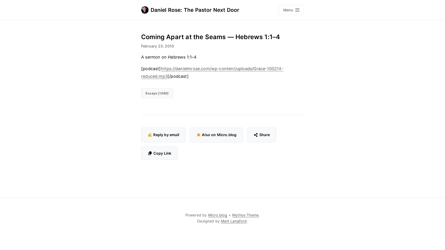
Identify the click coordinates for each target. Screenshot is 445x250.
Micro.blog (217, 215)
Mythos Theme (245, 215)
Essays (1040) (157, 93)
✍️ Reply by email (163, 134)
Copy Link (162, 153)
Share (264, 134)
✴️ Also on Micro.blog (216, 134)
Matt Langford (234, 221)
